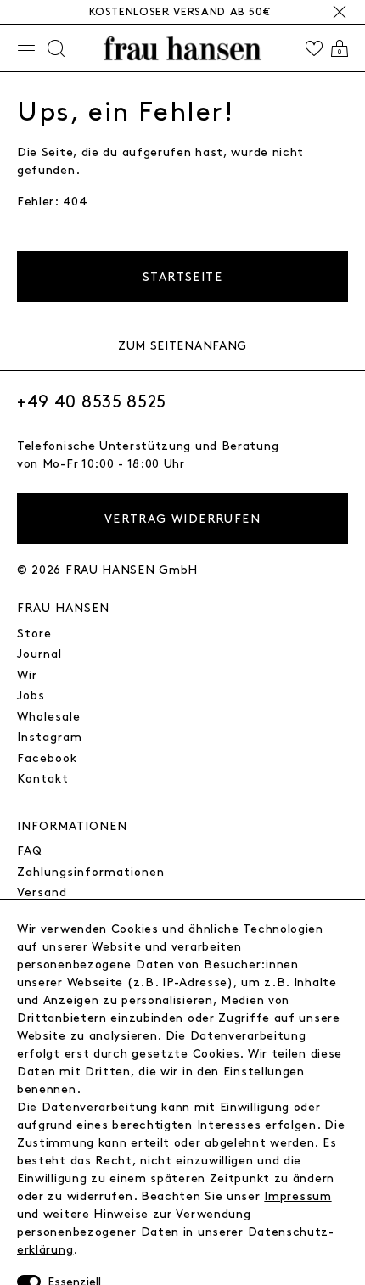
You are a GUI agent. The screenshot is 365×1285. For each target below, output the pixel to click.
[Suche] (56, 48)
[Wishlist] (314, 48)
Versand (42, 892)
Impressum (297, 1196)
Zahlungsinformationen (91, 872)
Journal (39, 653)
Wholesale (49, 716)
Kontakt (43, 778)
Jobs (31, 695)
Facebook (47, 758)
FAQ (29, 850)
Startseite (182, 277)
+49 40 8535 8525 (91, 402)
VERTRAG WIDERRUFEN (182, 519)
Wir (27, 675)
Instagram (49, 737)
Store (34, 633)
